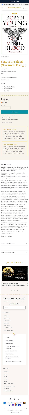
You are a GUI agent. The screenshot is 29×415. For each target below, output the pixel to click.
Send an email (9, 340)
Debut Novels (7, 325)
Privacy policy (10, 410)
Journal (5, 381)
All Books (6, 316)
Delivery (6, 374)
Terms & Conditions (8, 390)
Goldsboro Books (8, 408)
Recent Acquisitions (8, 330)
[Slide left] (11, 290)
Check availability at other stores (10, 119)
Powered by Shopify (16, 408)
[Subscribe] (24, 307)
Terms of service (19, 410)
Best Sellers (6, 318)
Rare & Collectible (8, 327)
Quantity (3, 105)
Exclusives (6, 323)
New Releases (7, 320)
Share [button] (4, 83)
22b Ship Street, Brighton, (12, 356)
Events (5, 378)
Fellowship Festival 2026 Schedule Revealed (13, 285)
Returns (5, 376)
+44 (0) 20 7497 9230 (11, 351)
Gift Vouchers (7, 388)
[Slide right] (17, 290)
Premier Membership (8, 383)
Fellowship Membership (9, 386)
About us (6, 371)
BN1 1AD (8, 358)
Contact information (15, 412)
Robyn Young (6, 68)
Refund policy (24, 408)
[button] (2, 8)
